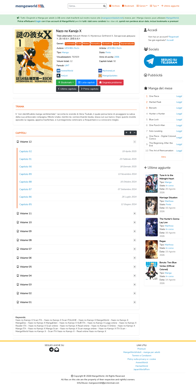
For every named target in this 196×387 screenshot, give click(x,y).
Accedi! (170, 40)
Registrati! (174, 36)
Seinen (116, 43)
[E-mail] (57, 350)
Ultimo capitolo (68, 89)
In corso (170, 185)
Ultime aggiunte (171, 5)
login (38, 21)
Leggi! (179, 96)
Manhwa (169, 201)
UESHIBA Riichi (71, 48)
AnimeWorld (142, 362)
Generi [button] (142, 5)
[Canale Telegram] (51, 350)
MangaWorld (172, 17)
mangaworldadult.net (112, 17)
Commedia (70, 43)
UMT (67, 65)
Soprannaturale (127, 43)
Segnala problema (112, 82)
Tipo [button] (154, 5)
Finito (108, 52)
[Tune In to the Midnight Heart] (151, 183)
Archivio (115, 5)
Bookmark (129, 5)
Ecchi (79, 43)
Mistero (86, 43)
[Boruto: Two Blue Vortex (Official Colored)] (151, 270)
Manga (65, 52)
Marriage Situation (168, 197)
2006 (116, 56)
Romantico (96, 43)
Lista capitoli (88, 82)
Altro (163, 156)
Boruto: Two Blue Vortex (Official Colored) (168, 266)
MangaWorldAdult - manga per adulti (141, 352)
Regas (163, 241)
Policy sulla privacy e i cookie (142, 359)
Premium (142, 348)
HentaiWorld (142, 366)
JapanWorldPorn (142, 369)
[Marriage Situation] (151, 205)
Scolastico (106, 43)
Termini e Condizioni (141, 355)
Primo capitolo (90, 89)
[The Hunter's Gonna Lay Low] (151, 227)
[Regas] (151, 249)
